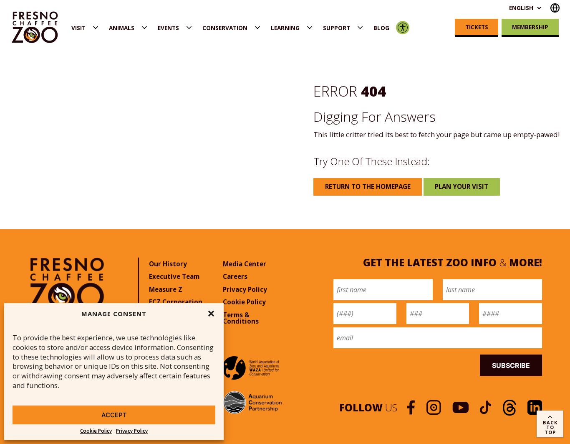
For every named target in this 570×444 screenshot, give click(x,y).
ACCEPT (114, 415)
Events (168, 28)
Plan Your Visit (461, 186)
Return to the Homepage (368, 186)
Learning (285, 28)
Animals (121, 28)
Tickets (476, 27)
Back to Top (550, 427)
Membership (530, 27)
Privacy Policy (132, 431)
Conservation (224, 28)
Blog (381, 28)
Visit (78, 28)
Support (336, 28)
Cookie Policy (96, 431)
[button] (211, 313)
